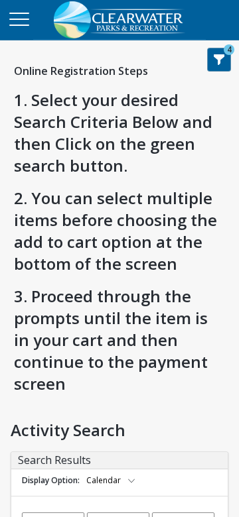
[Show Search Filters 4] (219, 59)
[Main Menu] (19, 18)
